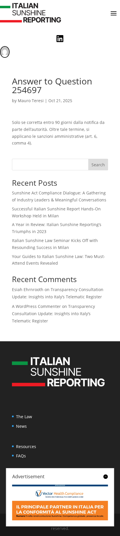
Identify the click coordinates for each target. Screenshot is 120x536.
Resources (26, 446)
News (21, 426)
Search (98, 164)
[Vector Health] (60, 502)
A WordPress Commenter (36, 306)
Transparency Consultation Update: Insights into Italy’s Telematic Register (53, 314)
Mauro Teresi (31, 100)
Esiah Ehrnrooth (27, 289)
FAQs (21, 456)
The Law (24, 416)
